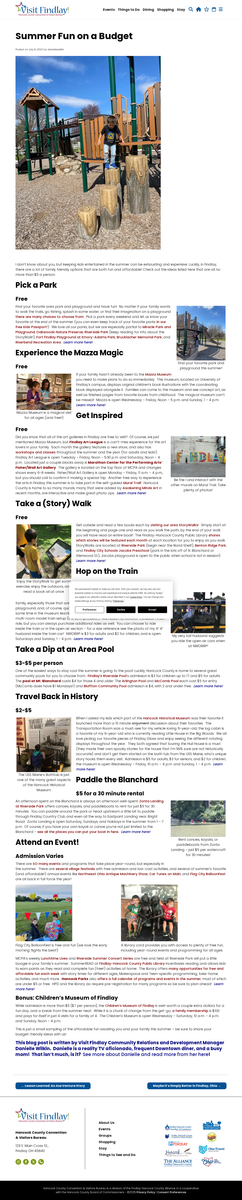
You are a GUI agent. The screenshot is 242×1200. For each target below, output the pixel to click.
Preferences (89, 609)
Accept (152, 609)
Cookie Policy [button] (136, 597)
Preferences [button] (118, 601)
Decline (121, 609)
